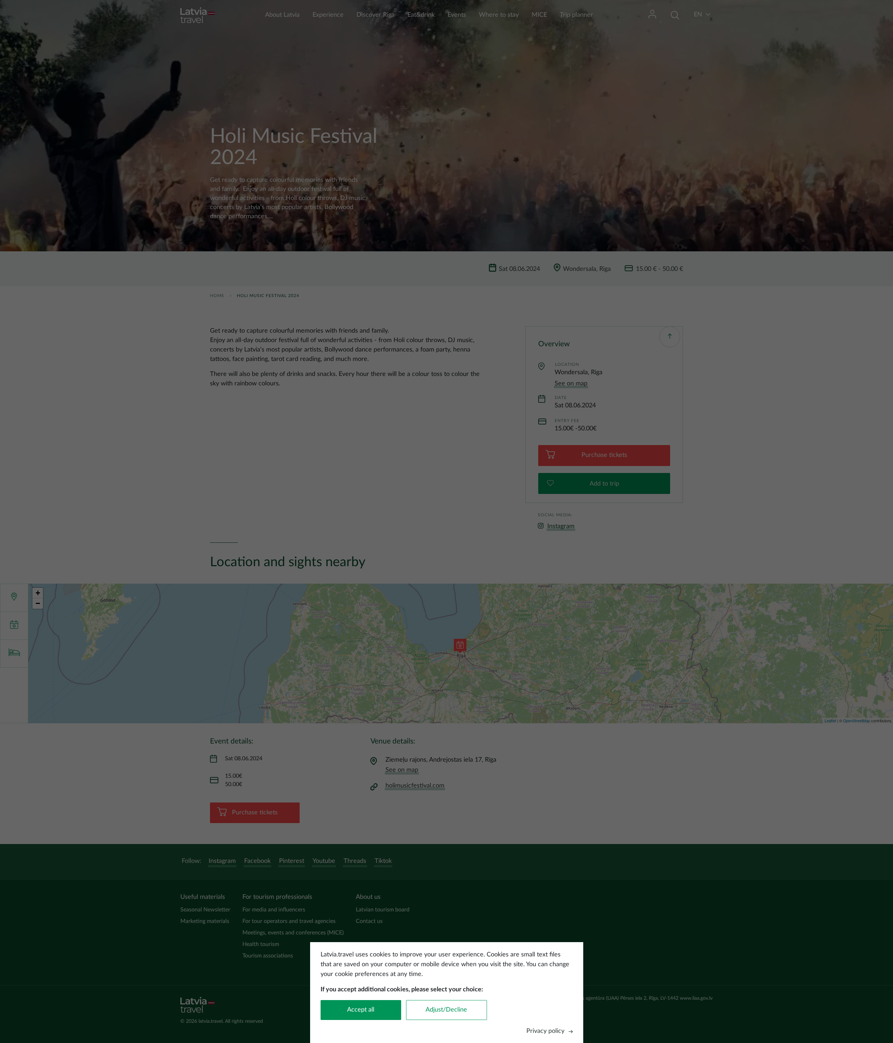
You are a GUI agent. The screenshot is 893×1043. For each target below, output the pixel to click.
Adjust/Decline (446, 1010)
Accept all (360, 1010)
